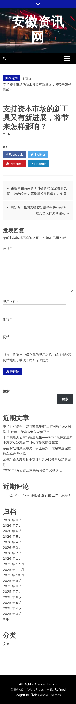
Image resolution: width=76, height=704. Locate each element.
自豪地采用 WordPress (27, 689)
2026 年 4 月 (12, 542)
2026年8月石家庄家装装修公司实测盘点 (32, 470)
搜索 (6, 391)
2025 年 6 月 (12, 597)
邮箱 (7, 319)
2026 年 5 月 (12, 536)
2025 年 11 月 (13, 570)
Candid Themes (49, 695)
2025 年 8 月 (12, 586)
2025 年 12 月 (13, 564)
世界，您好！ (61, 495)
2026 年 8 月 (12, 520)
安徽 (6, 644)
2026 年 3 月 (12, 547)
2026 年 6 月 (12, 531)
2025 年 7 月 (12, 591)
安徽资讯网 (38, 29)
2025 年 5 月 (12, 603)
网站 (6, 337)
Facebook (15, 154)
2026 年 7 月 (12, 525)
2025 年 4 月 (12, 608)
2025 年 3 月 (12, 614)
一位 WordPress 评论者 (23, 495)
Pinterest (16, 164)
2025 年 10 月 (13, 575)
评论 (7, 248)
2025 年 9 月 (12, 581)
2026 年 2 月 (12, 553)
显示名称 (10, 302)
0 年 (6, 619)
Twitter (39, 154)
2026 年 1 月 (12, 558)
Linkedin (39, 164)
